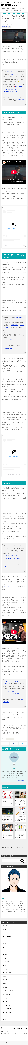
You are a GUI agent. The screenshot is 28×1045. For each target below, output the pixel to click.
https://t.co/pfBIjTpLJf (12, 691)
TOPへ (21, 1043)
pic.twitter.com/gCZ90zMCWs (12, 693)
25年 (6, 940)
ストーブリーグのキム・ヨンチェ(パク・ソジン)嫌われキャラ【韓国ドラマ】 (20, 802)
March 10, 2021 (8, 348)
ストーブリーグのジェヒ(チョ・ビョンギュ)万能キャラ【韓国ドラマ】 (7, 835)
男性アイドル (8, 1012)
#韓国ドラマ (14, 325)
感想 (10, 26)
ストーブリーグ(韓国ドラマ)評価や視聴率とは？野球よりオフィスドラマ (7, 818)
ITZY (6, 1001)
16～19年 (7, 961)
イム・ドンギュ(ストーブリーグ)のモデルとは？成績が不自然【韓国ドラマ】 (20, 818)
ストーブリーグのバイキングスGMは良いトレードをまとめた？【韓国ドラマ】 (20, 835)
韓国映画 (5, 976)
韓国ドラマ (4, 26)
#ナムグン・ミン (15, 74)
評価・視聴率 (8, 972)
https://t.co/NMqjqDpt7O (10, 340)
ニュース (7, 969)
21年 (6, 954)
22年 (6, 951)
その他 (4, 1019)
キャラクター (8, 933)
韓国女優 (5, 979)
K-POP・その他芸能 (8, 990)
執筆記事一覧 (22, 780)
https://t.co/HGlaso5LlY (10, 91)
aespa (6, 998)
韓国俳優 (5, 983)
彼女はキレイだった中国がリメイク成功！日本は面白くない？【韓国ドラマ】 (8, 847)
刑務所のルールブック (9, 587)
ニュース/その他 (8, 1016)
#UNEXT (11, 89)
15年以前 (7, 965)
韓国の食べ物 (6, 987)
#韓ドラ (16, 89)
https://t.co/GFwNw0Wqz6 (12, 556)
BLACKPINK (7, 994)
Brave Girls (7, 1005)
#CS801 (15, 681)
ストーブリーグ (10, 738)
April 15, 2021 (20, 100)
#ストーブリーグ (11, 71)
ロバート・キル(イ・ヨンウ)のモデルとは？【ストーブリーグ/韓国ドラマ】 (7, 802)
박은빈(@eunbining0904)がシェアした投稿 (14, 474)
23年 (6, 947)
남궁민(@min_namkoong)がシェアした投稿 (14, 245)
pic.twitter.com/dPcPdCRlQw (12, 558)
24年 (6, 943)
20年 (6, 958)
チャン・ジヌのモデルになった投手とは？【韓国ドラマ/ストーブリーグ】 (21, 847)
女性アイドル (8, 1008)
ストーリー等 (8, 936)
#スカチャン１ (8, 681)
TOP (14, 1028)
